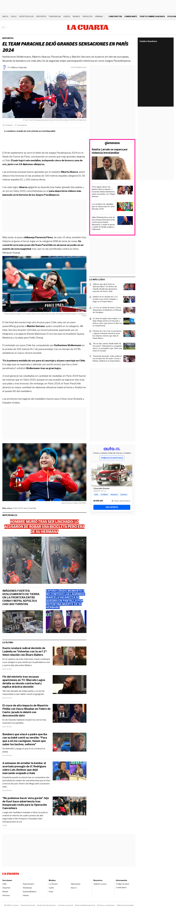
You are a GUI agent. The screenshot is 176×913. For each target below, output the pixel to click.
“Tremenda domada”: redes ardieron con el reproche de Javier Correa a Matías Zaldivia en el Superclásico (107, 358)
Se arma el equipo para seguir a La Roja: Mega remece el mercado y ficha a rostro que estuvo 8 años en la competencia (107, 322)
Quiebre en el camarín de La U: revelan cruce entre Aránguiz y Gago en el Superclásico (105, 299)
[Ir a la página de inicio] (88, 27)
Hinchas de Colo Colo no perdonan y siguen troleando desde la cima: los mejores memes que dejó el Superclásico (107, 334)
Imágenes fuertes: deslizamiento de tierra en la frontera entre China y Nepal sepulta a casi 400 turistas (20, 597)
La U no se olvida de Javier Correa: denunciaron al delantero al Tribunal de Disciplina (107, 310)
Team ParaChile (29, 508)
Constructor (115, 16)
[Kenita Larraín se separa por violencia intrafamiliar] (112, 168)
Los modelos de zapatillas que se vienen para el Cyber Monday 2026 (103, 206)
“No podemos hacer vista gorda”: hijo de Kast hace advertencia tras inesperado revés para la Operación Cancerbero (25, 803)
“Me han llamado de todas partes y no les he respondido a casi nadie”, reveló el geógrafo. (23, 692)
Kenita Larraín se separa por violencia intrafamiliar (110, 151)
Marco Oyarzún (19, 67)
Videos (66, 16)
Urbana (99, 16)
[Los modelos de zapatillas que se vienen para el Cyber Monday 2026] (125, 207)
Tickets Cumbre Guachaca (152, 16)
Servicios (87, 16)
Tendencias (55, 16)
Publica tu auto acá (112, 457)
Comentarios (22, 125)
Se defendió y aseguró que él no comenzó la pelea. (23, 750)
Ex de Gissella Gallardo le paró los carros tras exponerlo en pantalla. (24, 721)
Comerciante (130, 16)
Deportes (41, 16)
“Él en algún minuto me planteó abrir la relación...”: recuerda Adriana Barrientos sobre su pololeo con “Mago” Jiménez (103, 192)
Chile (14, 16)
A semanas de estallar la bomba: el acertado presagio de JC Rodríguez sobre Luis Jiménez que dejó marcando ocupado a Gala (24, 768)
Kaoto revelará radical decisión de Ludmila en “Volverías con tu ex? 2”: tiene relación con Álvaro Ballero (24, 652)
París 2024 (18, 508)
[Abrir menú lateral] (4, 27)
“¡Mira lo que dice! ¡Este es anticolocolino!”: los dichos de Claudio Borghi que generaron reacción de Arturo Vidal (105, 288)
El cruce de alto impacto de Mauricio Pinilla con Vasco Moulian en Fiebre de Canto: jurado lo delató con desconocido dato (26, 710)
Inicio (5, 16)
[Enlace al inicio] (112, 143)
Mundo (76, 16)
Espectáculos (26, 16)
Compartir (9, 125)
